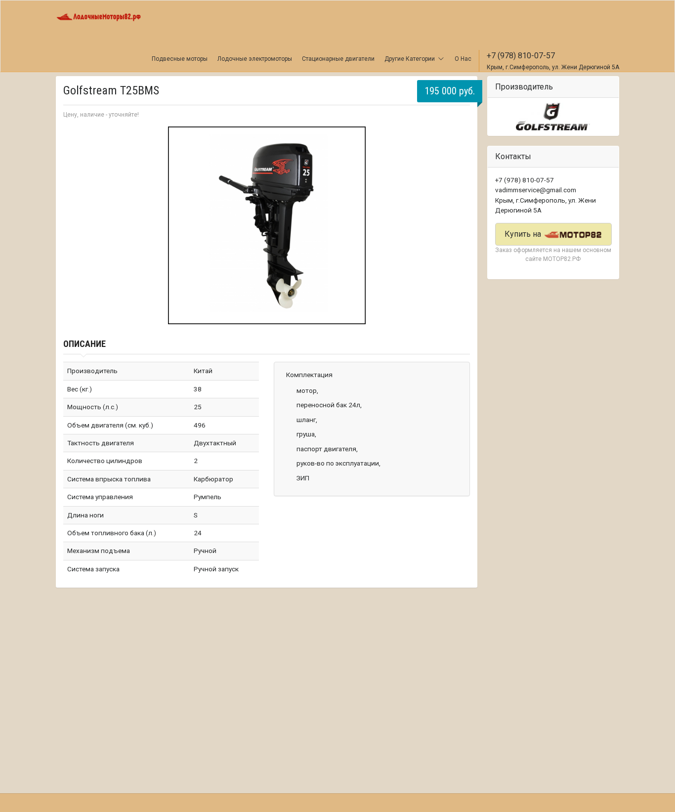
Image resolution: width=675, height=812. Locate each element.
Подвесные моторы (180, 58)
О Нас (463, 58)
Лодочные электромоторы (254, 58)
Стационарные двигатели (338, 58)
